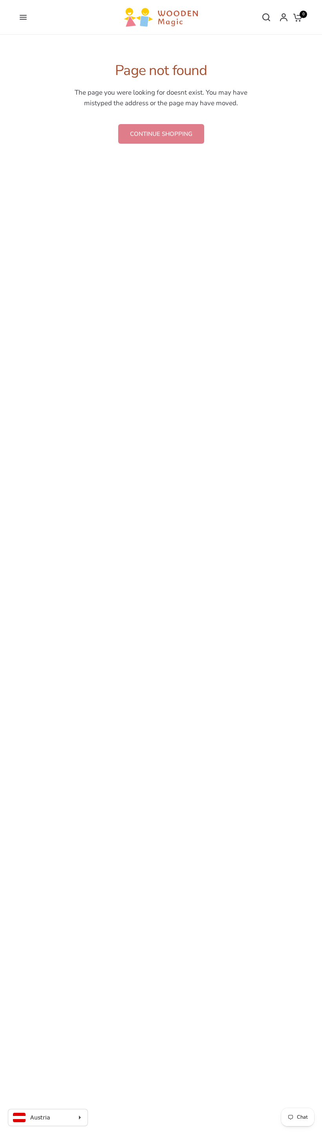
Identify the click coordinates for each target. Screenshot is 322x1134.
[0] (295, 17)
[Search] (266, 17)
